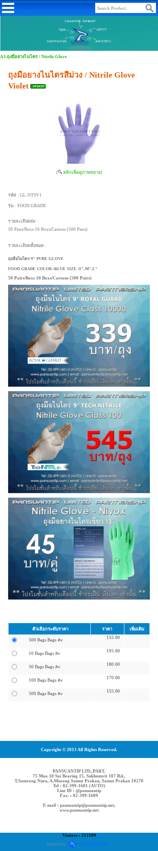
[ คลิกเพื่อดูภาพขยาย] (79, 172)
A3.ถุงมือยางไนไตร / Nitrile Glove (33, 56)
